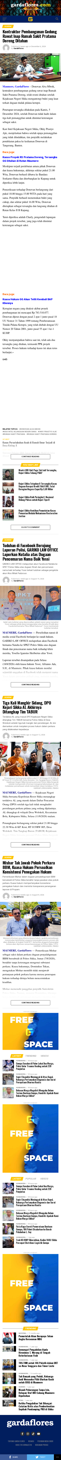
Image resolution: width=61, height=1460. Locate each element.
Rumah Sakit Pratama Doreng (42, 434)
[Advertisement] (30, 260)
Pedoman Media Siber (45, 1441)
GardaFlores (19, 48)
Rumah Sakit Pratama (14, 434)
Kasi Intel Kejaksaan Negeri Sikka (20, 432)
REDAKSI (31, 1441)
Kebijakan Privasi (41, 1445)
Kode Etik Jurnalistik (24, 1445)
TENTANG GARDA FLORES (16, 1441)
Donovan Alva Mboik (30, 429)
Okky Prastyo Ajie (48, 432)
